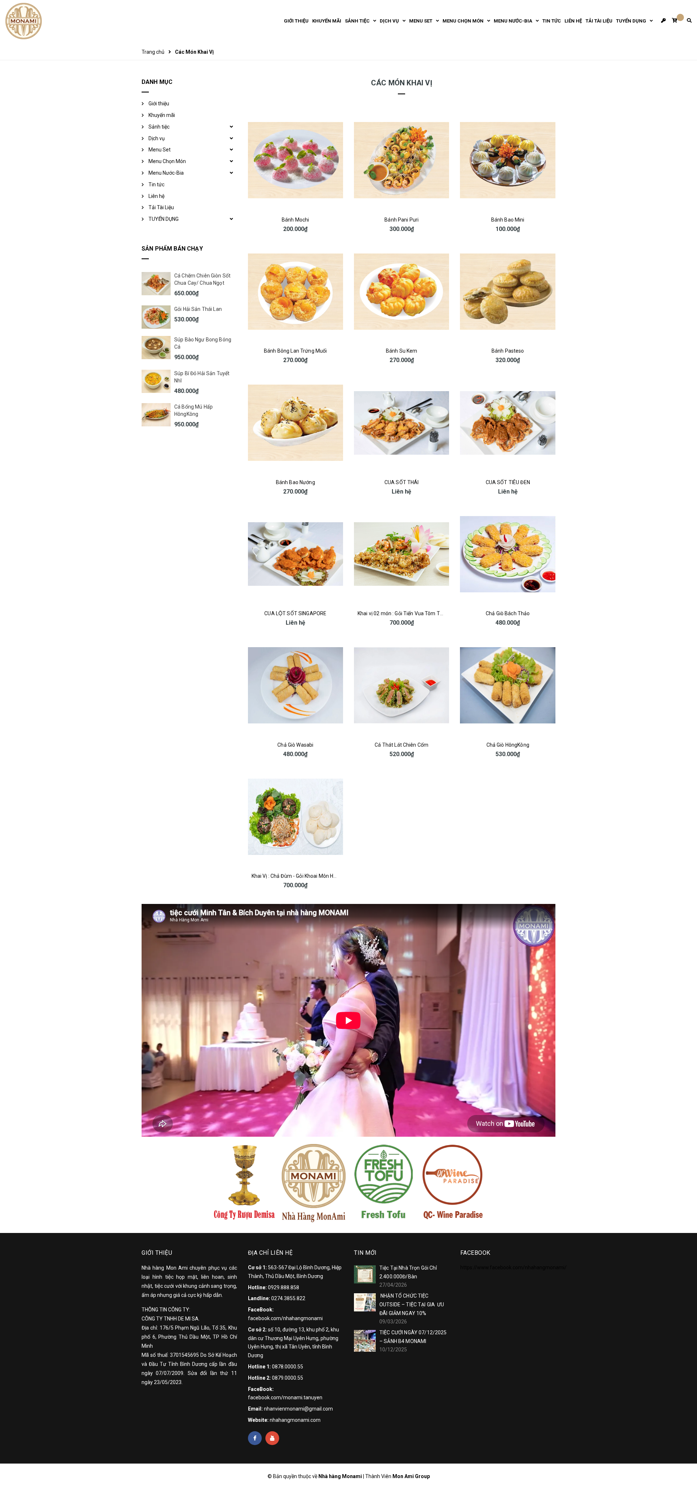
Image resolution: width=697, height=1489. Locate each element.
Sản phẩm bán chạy (172, 248)
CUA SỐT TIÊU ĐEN (508, 482)
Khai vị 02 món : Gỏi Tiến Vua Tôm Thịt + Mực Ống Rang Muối (428, 613)
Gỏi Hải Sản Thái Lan (198, 309)
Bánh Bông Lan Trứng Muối (295, 351)
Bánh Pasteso (508, 351)
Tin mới (365, 1252)
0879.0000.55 (287, 1378)
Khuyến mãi (161, 115)
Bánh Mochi (295, 220)
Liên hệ (156, 196)
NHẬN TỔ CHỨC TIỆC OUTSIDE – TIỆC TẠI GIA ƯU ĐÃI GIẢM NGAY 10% (411, 1304)
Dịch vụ (156, 138)
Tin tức (156, 184)
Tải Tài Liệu (161, 207)
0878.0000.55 (287, 1367)
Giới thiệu (158, 103)
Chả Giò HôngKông (507, 745)
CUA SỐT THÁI (401, 482)
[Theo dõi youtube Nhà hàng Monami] (272, 1438)
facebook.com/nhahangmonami (285, 1318)
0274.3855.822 (288, 1298)
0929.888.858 (283, 1287)
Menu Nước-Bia (166, 173)
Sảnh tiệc (159, 127)
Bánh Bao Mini (508, 220)
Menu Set (159, 150)
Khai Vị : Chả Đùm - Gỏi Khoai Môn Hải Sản (300, 876)
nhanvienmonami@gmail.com (298, 1409)
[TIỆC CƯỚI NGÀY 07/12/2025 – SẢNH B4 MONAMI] (365, 1341)
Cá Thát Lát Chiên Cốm (401, 745)
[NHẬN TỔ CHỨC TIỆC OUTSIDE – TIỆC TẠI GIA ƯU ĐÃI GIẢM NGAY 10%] (365, 1302)
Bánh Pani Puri (401, 220)
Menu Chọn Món (167, 161)
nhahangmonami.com (295, 1420)
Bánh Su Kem (401, 351)
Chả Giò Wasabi (295, 745)
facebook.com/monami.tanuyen (285, 1397)
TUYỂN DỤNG (163, 219)
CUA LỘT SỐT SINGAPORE (295, 613)
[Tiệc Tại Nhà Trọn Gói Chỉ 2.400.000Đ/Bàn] (365, 1274)
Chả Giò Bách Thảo (508, 613)
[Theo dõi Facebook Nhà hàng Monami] (255, 1438)
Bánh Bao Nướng (295, 482)
